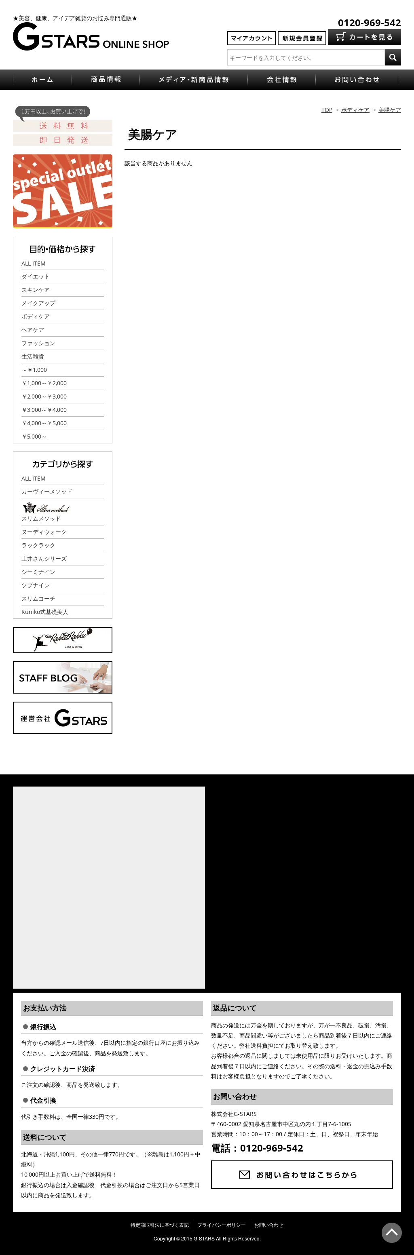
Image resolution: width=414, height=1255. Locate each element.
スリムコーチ (38, 598)
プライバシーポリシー (221, 1224)
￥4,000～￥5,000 (44, 423)
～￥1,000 (34, 369)
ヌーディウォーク (44, 532)
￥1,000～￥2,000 (44, 383)
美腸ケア (389, 110)
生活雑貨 (32, 356)
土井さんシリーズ (44, 558)
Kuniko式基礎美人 (44, 612)
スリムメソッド (41, 518)
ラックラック (38, 545)
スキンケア (35, 289)
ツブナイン (35, 585)
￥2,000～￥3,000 (44, 396)
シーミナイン (38, 572)
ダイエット (35, 276)
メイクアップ (38, 303)
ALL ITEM (33, 263)
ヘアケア (32, 329)
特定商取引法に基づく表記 (160, 1224)
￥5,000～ (34, 436)
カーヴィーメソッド (46, 491)
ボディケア (355, 110)
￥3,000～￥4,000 (44, 409)
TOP (326, 110)
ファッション (38, 343)
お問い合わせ (268, 1224)
